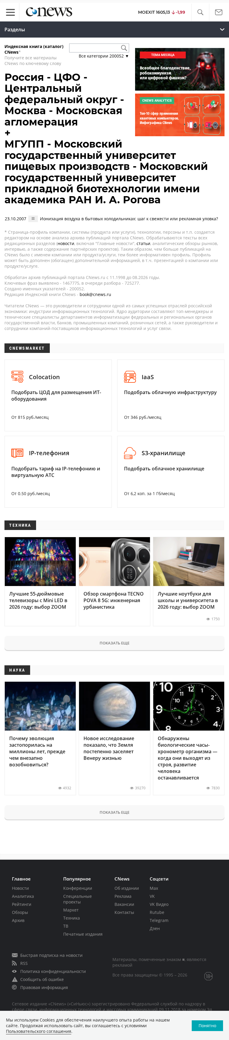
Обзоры (20, 912)
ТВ (65, 926)
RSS (24, 963)
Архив (18, 920)
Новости (20, 888)
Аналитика (23, 896)
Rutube (157, 912)
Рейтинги (21, 904)
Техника (71, 918)
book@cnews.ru (95, 294)
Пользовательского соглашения (38, 1031)
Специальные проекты (77, 899)
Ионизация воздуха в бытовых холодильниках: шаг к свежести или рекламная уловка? (129, 218)
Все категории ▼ (104, 56)
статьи (143, 243)
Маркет (71, 910)
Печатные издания (83, 934)
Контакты (124, 912)
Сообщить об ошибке (42, 979)
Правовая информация (44, 987)
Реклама (122, 896)
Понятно (207, 1025)
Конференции (77, 888)
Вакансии (124, 904)
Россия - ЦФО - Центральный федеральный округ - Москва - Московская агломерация (64, 99)
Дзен (155, 928)
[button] (200, 12)
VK (152, 896)
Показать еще (114, 643)
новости (66, 243)
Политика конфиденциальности (53, 971)
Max (154, 888)
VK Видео (159, 904)
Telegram (159, 920)
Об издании (126, 888)
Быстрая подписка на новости (51, 955)
